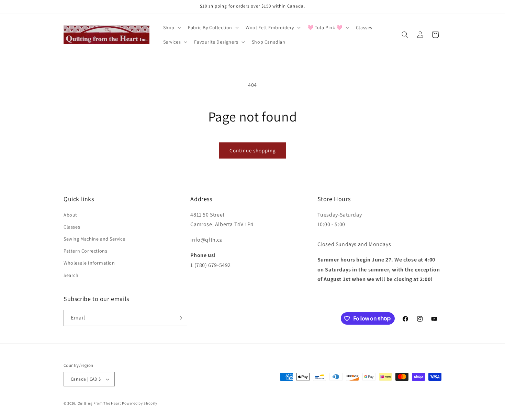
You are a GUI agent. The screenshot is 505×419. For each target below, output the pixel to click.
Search (71, 275)
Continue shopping (252, 150)
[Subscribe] (179, 318)
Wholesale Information (89, 263)
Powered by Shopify (139, 403)
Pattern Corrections (85, 251)
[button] (171, 27)
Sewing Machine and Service (94, 239)
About (70, 215)
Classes (72, 227)
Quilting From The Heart (99, 403)
